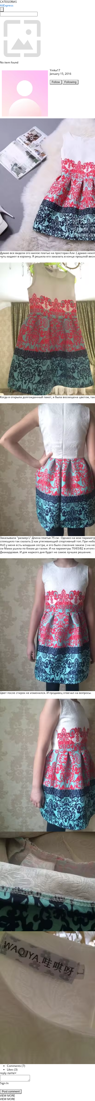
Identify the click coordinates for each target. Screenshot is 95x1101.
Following (70, 82)
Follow (56, 82)
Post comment (11, 1091)
